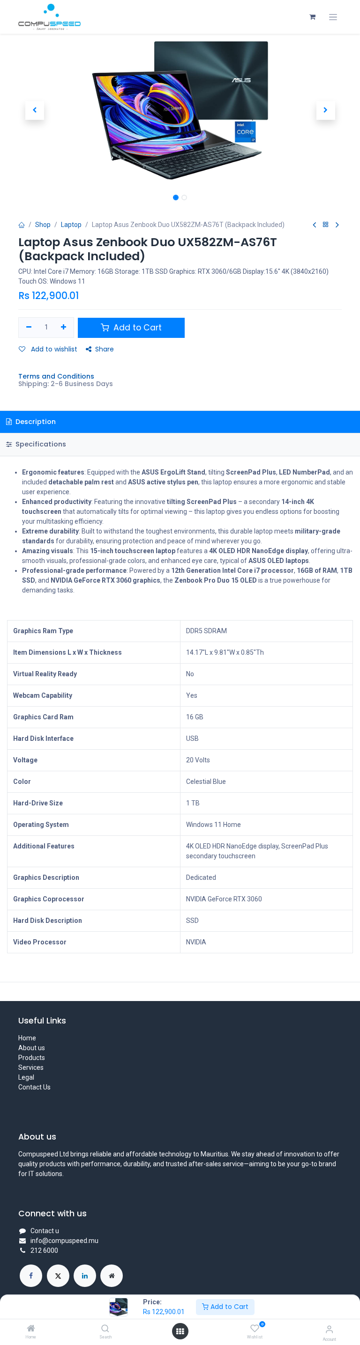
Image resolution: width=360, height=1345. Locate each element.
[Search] (105, 1329)
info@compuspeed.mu (64, 1240)
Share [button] (104, 349)
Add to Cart (228, 1306)
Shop (43, 224)
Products (31, 1057)
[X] (58, 1276)
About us (31, 1048)
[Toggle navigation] (333, 17)
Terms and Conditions (56, 376)
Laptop (71, 224)
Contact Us (34, 1087)
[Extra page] (111, 1276)
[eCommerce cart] (312, 16)
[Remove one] (29, 327)
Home (27, 1038)
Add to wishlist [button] (53, 349)
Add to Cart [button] (136, 327)
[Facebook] (31, 1276)
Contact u (44, 1231)
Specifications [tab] (40, 444)
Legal (26, 1077)
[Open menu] (180, 1331)
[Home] (31, 1329)
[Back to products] (325, 225)
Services (31, 1067)
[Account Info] (329, 1329)
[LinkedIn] (85, 1276)
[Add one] (64, 327)
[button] (34, 110)
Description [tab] (35, 421)
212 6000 (44, 1250)
